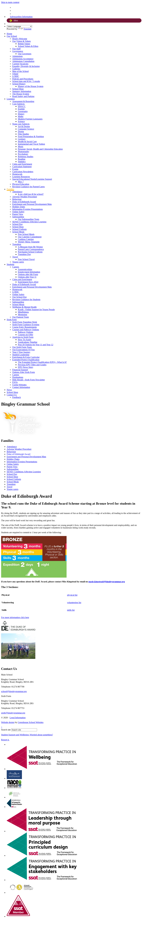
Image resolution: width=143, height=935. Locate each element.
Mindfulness (23, 312)
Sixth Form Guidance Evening (25, 324)
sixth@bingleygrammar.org (13, 713)
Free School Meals (26, 234)
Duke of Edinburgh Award (24, 201)
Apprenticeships (25, 269)
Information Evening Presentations (27, 209)
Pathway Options (25, 332)
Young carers (18, 262)
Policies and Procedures (22, 79)
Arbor (16, 20)
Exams (15, 169)
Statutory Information (21, 91)
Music (20, 146)
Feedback (16, 397)
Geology (22, 139)
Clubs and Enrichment (22, 164)
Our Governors (24, 54)
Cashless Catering (26, 239)
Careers (15, 267)
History (21, 114)
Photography (23, 151)
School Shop (18, 89)
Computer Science (26, 129)
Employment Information (29, 272)
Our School (12, 36)
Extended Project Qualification (25, 359)
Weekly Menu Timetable (29, 242)
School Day (17, 224)
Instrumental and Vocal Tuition (31, 144)
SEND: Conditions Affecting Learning (29, 222)
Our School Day (19, 297)
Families (10, 189)
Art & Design (24, 126)
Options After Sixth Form (23, 372)
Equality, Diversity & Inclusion (26, 66)
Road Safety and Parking (23, 96)
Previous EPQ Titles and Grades (32, 364)
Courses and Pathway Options (25, 329)
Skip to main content (10, 2)
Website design (7, 722)
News (9, 390)
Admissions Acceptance (22, 59)
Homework (17, 174)
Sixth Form (12, 319)
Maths (20, 116)
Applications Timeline (27, 342)
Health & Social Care (27, 141)
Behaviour (17, 199)
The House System (20, 94)
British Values (24, 43)
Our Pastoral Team (20, 317)
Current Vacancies (20, 64)
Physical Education (20, 184)
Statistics (22, 161)
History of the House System (30, 86)
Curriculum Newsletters (22, 171)
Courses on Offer (25, 334)
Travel (15, 257)
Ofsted (15, 74)
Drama (21, 131)
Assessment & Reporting (23, 101)
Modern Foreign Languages (30, 119)
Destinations (17, 377)
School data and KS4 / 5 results (26, 81)
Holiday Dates (18, 207)
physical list (72, 595)
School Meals (18, 232)
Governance (17, 51)
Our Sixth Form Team (22, 347)
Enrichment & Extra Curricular (26, 357)
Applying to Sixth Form (22, 337)
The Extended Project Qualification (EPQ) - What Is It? (42, 362)
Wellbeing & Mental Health (24, 307)
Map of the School (20, 71)
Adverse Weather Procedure (24, 196)
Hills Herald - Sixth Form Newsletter (28, 380)
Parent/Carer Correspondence (31, 249)
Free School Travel (26, 259)
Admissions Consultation (23, 61)
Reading (21, 159)
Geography (23, 111)
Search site (6, 730)
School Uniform (19, 229)
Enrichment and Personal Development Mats (32, 204)
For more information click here (15, 617)
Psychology (23, 154)
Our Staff (16, 49)
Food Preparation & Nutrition (31, 136)
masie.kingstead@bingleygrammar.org (106, 581)
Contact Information (21, 387)
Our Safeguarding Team (28, 219)
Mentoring (22, 314)
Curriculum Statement (22, 166)
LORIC (15, 76)
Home (9, 33)
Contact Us (12, 395)
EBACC (22, 106)
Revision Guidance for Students (26, 299)
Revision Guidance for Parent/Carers (28, 186)
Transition (16, 244)
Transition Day (24, 254)
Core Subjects (18, 104)
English (21, 109)
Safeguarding (18, 217)
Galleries (16, 69)
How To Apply (24, 339)
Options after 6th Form (28, 274)
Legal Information (18, 717)
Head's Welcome (19, 38)
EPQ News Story (25, 367)
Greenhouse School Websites (30, 722)
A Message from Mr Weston (30, 247)
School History (19, 84)
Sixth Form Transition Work (24, 322)
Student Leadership (20, 354)
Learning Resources (21, 176)
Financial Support (20, 370)
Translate (27, 29)
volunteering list (74, 602)
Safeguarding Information (21, 16)
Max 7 (21, 181)
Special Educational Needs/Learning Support (32, 179)
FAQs (15, 382)
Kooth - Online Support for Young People (36, 309)
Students (10, 264)
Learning (11, 99)
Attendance (17, 191)
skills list (71, 610)
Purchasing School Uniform (30, 252)
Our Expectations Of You (23, 349)
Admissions (17, 56)
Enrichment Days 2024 (28, 282)
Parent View (17, 214)
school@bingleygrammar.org (14, 691)
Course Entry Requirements (24, 327)
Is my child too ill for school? (31, 194)
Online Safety (18, 212)
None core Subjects (20, 124)
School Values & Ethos (28, 46)
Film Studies (23, 134)
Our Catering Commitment (29, 237)
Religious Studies (25, 156)
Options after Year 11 (27, 277)
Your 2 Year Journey (21, 352)
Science (21, 121)
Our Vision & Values (21, 41)
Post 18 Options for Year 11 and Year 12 (35, 344)
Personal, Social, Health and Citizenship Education (40, 149)
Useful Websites (19, 385)
